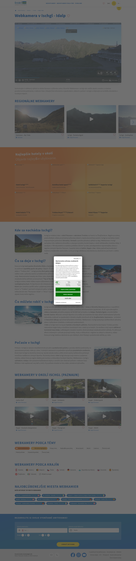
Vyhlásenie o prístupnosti (61, 302)
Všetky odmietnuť (68, 294)
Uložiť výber (68, 298)
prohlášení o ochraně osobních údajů (66, 276)
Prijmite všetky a (68, 289)
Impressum (78, 302)
